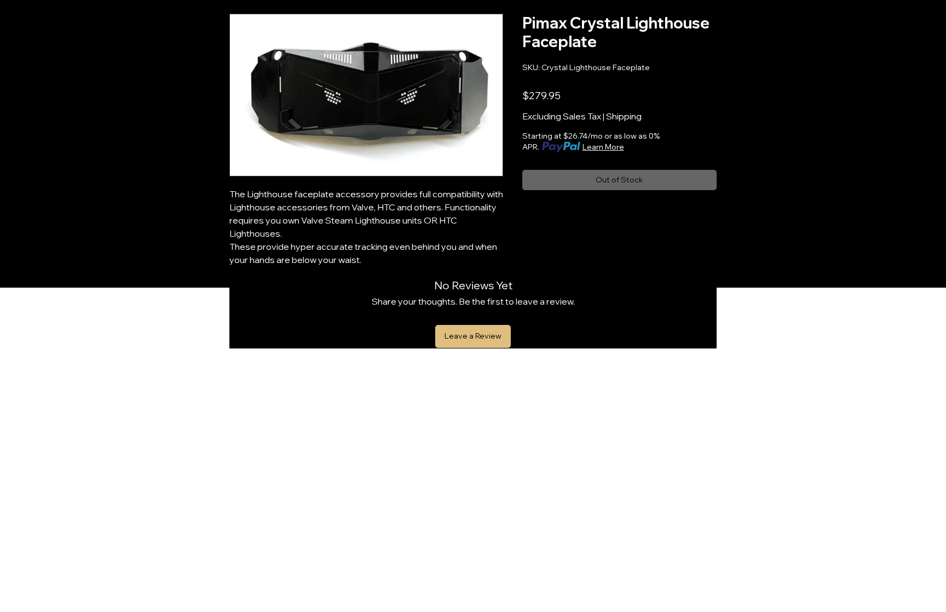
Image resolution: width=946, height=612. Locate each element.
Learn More (603, 147)
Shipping (624, 116)
